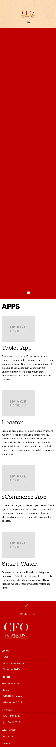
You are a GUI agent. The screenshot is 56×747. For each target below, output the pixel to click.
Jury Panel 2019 (11, 722)
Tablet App (17, 347)
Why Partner (9, 729)
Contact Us (8, 736)
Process (6, 676)
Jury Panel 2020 (11, 715)
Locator (12, 422)
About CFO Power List (14, 663)
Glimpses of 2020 (12, 695)
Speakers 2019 (11, 669)
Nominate (7, 742)
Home (5, 656)
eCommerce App (24, 496)
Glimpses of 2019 (12, 702)
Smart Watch (20, 563)
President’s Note (11, 683)
